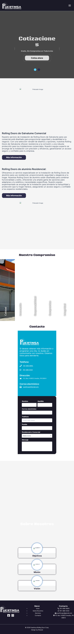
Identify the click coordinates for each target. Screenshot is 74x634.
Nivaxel (40, 630)
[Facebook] (8, 615)
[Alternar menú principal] (69, 5)
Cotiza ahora (37, 58)
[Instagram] (12, 615)
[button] (35, 69)
